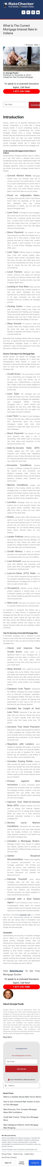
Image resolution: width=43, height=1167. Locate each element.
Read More (7, 1037)
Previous (29, 45)
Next (36, 45)
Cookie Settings (21, 1162)
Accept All (35, 1163)
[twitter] (28, 12)
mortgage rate (24, 915)
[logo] (18, 3)
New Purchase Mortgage (23, 77)
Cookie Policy (29, 1154)
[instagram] (33, 12)
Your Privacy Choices (9, 1157)
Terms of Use (18, 1154)
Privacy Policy (7, 1154)
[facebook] (23, 12)
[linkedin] (38, 12)
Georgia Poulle (12, 73)
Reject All (8, 1163)
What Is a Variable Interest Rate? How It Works (22, 1097)
